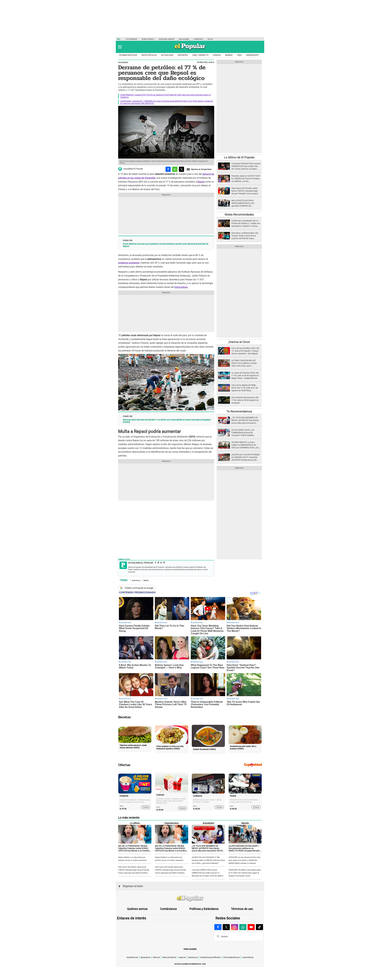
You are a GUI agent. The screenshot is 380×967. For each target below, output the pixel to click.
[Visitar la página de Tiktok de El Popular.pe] (259, 927)
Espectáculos (149, 55)
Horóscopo (198, 39)
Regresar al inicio (133, 886)
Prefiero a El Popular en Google (139, 588)
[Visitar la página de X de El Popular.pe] (226, 927)
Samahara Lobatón (166, 39)
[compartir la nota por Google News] (199, 169)
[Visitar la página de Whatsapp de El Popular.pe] (242, 927)
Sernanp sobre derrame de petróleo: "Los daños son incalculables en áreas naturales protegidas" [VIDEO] (167, 420)
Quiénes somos (137, 909)
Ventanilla (136, 580)
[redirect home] (190, 899)
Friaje (210, 39)
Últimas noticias (128, 55)
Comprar (146, 807)
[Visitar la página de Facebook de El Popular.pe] (217, 927)
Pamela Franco (148, 39)
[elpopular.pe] (190, 50)
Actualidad (167, 55)
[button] (120, 46)
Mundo (229, 55)
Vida (239, 55)
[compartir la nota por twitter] (181, 169)
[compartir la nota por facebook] (168, 169)
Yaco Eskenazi (131, 39)
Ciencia (217, 55)
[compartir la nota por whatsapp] (175, 169)
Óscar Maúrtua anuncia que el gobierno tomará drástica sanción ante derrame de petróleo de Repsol (165, 245)
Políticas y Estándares (203, 909)
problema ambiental (128, 262)
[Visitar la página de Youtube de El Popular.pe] (251, 927)
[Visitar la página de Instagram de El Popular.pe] (234, 927)
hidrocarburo (181, 287)
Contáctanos (168, 909)
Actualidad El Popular (133, 169)
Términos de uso (242, 909)
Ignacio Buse (184, 39)
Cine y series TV (200, 55)
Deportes (183, 55)
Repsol (201, 181)
